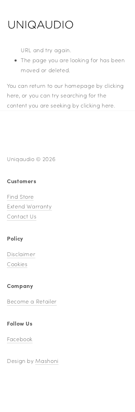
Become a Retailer (32, 301)
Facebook (20, 339)
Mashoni (46, 360)
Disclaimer (21, 254)
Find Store (20, 196)
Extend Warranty (29, 206)
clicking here (97, 105)
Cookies (17, 264)
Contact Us (21, 216)
